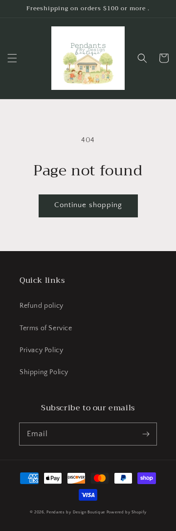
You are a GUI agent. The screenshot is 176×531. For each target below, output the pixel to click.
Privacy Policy (41, 350)
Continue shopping (88, 205)
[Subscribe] (145, 434)
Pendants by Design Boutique (75, 512)
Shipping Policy (44, 372)
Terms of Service (46, 328)
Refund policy (42, 306)
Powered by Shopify (127, 512)
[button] (12, 58)
